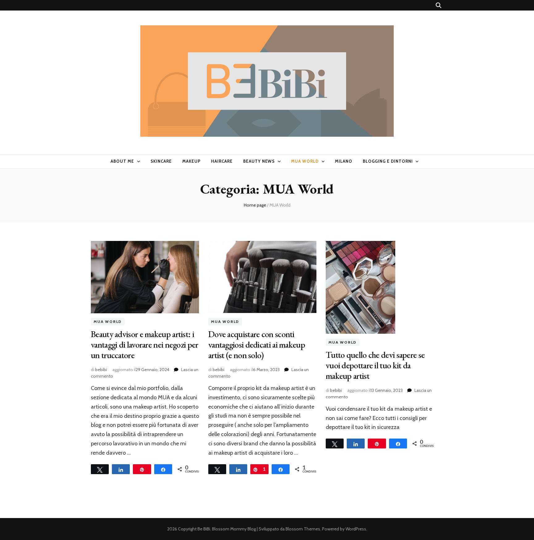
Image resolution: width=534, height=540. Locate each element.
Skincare (161, 161)
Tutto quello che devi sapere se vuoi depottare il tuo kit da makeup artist (375, 365)
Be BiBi (203, 529)
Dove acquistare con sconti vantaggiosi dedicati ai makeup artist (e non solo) (256, 344)
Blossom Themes (303, 529)
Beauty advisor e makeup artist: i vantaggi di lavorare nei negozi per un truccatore (144, 344)
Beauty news (259, 161)
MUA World (305, 161)
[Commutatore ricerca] (438, 5)
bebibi (101, 369)
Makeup (191, 161)
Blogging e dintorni (388, 161)
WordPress (355, 529)
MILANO (343, 161)
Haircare (222, 161)
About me (122, 161)
